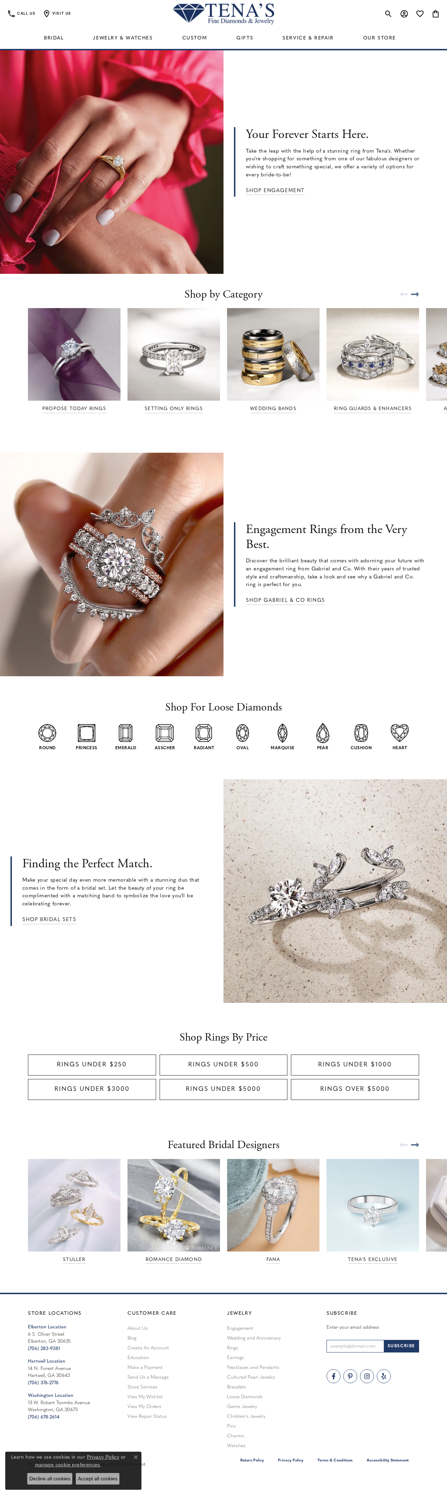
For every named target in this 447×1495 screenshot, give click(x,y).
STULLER (74, 1259)
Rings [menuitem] (232, 1348)
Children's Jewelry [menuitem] (246, 1416)
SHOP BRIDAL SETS (49, 919)
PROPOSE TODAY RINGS (74, 409)
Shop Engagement (275, 191)
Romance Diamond (174, 1259)
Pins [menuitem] (231, 1426)
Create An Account (148, 1348)
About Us (137, 1328)
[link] (21, 14)
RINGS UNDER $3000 (92, 1089)
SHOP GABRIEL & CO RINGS (285, 600)
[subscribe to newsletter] (401, 1346)
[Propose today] (74, 354)
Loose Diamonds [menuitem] (245, 1397)
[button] (56, 14)
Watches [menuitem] (236, 1446)
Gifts (244, 38)
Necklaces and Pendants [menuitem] (253, 1367)
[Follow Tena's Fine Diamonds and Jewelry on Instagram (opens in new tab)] (367, 1376)
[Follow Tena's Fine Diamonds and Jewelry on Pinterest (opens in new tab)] (350, 1376)
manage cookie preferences (67, 1464)
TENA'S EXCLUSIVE (372, 1259)
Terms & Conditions (335, 1461)
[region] (223, 361)
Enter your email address (353, 1327)
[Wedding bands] (273, 354)
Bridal (54, 38)
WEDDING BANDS (273, 409)
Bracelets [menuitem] (236, 1387)
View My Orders (144, 1407)
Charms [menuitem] (235, 1436)
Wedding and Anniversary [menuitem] (254, 1338)
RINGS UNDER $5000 (223, 1089)
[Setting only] (173, 354)
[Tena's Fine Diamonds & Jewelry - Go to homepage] (223, 14)
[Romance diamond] (173, 1205)
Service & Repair (308, 38)
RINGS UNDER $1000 (355, 1065)
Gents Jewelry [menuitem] (242, 1407)
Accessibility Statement (388, 1461)
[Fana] (273, 1205)
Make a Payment (145, 1367)
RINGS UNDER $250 (92, 1065)
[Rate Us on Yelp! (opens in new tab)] (384, 1376)
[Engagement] (373, 1205)
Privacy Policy (290, 1461)
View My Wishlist (145, 1397)
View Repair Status (147, 1416)
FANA (273, 1259)
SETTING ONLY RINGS (174, 409)
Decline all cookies (49, 1478)
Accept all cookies (97, 1478)
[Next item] (419, 294)
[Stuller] (74, 1205)
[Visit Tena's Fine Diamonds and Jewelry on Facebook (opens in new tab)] (333, 1376)
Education (138, 1358)
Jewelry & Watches (123, 38)
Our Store (379, 38)
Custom (194, 38)
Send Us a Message (148, 1377)
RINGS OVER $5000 (355, 1089)
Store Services (142, 1387)
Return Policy (252, 1461)
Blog (132, 1338)
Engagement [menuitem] (240, 1328)
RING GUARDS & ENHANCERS (373, 409)
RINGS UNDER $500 (223, 1065)
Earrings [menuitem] (235, 1358)
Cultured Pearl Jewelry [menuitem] (251, 1377)
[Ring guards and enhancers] (373, 354)
